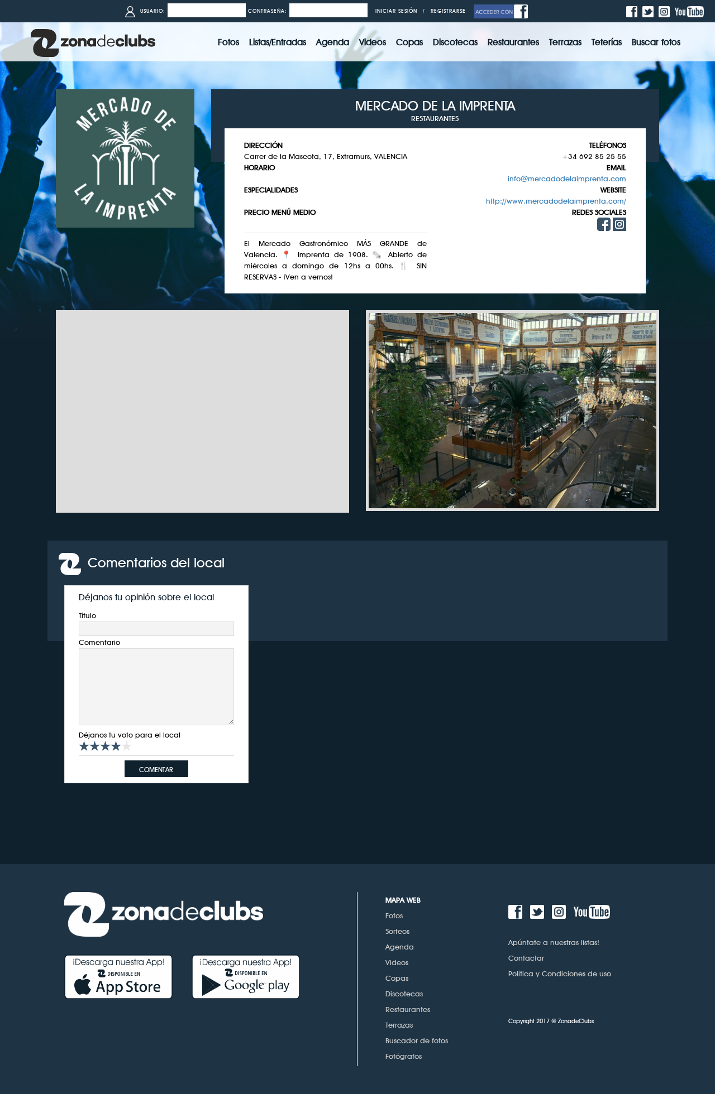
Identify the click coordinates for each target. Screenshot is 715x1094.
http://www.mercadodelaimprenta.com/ (556, 200)
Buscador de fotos (416, 1040)
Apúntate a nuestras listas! (553, 942)
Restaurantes (407, 1009)
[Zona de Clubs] (93, 41)
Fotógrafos (403, 1056)
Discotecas (404, 993)
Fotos (394, 915)
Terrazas (399, 1024)
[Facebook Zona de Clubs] (633, 11)
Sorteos (397, 931)
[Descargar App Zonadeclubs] (128, 976)
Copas (396, 977)
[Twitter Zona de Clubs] (649, 11)
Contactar (526, 957)
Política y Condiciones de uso (559, 973)
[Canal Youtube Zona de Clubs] (691, 11)
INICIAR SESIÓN (396, 11)
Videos (396, 962)
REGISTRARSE (448, 11)
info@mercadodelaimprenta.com (567, 178)
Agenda (399, 946)
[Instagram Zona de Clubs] (666, 11)
